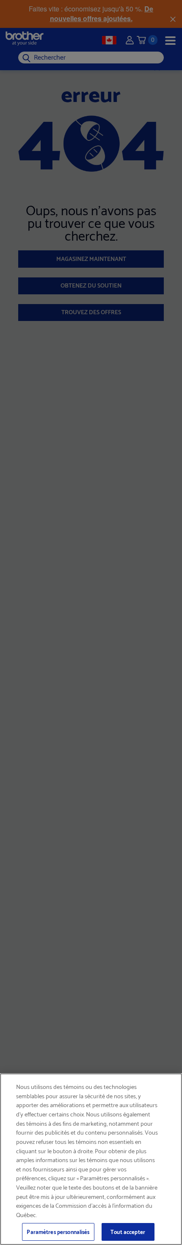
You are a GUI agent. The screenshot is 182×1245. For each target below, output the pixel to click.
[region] (91, 1159)
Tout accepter (127, 1231)
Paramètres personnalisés (58, 1231)
